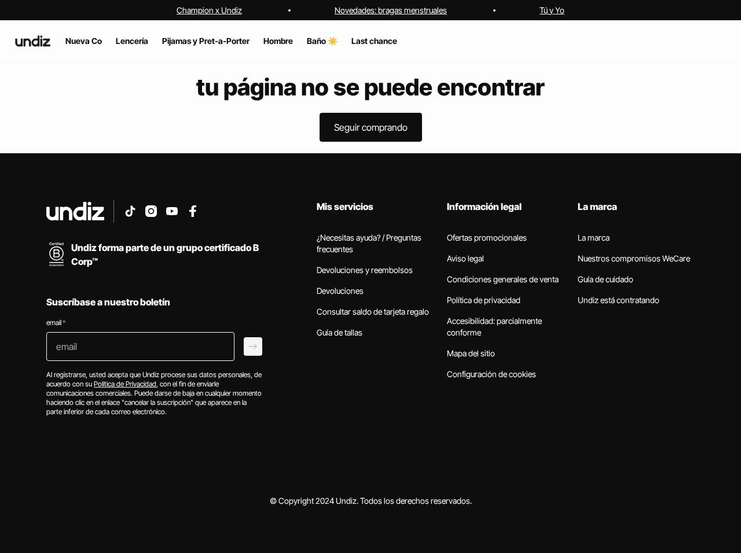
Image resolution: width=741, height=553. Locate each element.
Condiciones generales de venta (503, 279)
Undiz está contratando (618, 300)
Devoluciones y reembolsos (365, 270)
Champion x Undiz (209, 10)
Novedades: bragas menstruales (391, 10)
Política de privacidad (483, 300)
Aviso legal (465, 258)
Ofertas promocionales (487, 237)
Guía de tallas (339, 332)
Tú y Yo (552, 10)
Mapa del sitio (471, 353)
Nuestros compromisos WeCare (634, 258)
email (55, 322)
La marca (594, 237)
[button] (371, 127)
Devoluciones (340, 291)
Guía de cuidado (605, 279)
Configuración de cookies (491, 374)
